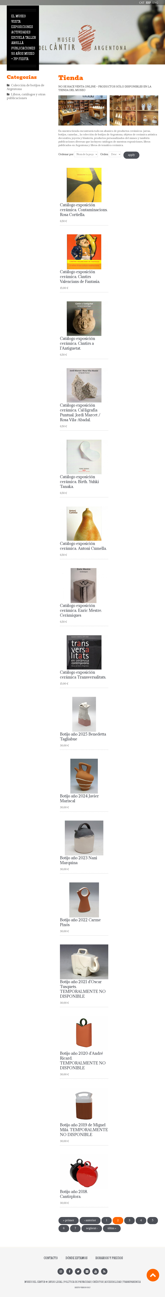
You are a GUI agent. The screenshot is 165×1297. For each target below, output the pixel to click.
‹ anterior (90, 1220)
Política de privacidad (77, 1282)
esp (148, 2)
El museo (18, 16)
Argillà (17, 43)
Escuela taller (23, 38)
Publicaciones (23, 49)
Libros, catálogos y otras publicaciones (26, 96)
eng (155, 2)
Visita (16, 22)
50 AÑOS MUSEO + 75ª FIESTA (22, 56)
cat (141, 2)
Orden (104, 154)
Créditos (97, 1282)
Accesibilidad (113, 1282)
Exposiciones (22, 27)
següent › (91, 1228)
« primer (68, 1220)
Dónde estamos (76, 1258)
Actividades (20, 32)
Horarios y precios (109, 1258)
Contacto (51, 1258)
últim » (111, 1228)
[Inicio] (82, 26)
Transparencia (132, 1282)
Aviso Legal (56, 1282)
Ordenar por (65, 154)
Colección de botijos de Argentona (25, 87)
